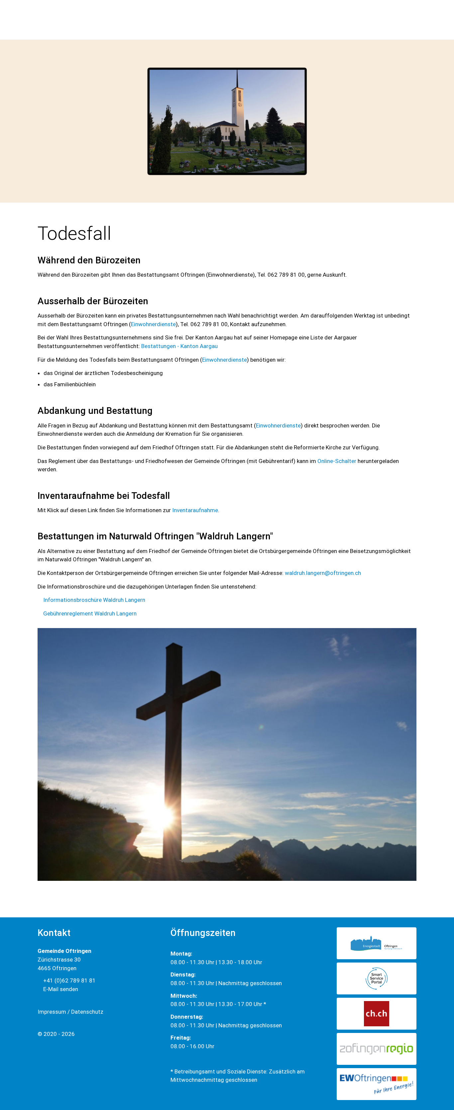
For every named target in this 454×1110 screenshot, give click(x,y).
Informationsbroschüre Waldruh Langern (94, 600)
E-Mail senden (60, 989)
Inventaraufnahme (195, 510)
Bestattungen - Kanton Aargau (179, 346)
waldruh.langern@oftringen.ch (323, 573)
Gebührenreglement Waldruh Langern (90, 613)
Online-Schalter (336, 461)
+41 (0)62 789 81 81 (69, 980)
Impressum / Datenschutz (70, 1011)
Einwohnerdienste (153, 324)
